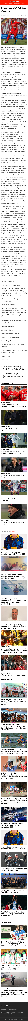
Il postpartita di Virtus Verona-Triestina (13, 500)
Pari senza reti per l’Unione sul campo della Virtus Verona (13, 453)
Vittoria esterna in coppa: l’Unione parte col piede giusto (13, 674)
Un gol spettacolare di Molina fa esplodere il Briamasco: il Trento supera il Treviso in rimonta (14, 651)
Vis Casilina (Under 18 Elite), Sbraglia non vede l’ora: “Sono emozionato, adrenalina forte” (13, 576)
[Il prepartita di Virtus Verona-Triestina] (14, 464)
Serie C (8, 402)
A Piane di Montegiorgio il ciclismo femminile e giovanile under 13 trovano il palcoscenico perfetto (14, 702)
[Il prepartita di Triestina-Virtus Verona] (14, 417)
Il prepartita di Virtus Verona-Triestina (12, 476)
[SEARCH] (26, 2)
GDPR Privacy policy (18, 1019)
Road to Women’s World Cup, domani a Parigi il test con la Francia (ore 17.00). (12, 913)
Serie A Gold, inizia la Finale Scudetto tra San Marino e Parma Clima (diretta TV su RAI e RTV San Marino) (14, 775)
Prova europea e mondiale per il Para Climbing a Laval (14, 891)
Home (6, 1019)
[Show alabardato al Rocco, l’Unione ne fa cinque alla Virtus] (14, 393)
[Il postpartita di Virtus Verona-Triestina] (14, 487)
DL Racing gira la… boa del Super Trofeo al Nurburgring (14, 869)
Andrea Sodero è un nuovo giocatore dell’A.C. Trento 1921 (13, 553)
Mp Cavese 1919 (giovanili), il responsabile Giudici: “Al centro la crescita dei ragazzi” (13, 626)
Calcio (3, 402)
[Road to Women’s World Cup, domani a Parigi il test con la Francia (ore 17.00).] (14, 902)
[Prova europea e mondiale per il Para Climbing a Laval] (14, 881)
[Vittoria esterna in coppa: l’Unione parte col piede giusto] (14, 662)
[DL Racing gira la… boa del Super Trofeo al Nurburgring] (14, 859)
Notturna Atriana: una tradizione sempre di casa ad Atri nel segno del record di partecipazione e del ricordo (14, 801)
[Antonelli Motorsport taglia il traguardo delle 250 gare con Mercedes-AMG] (14, 814)
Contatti (11, 1019)
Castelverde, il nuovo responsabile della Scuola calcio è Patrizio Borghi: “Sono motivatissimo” (13, 601)
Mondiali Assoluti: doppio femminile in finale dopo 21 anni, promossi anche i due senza (14, 751)
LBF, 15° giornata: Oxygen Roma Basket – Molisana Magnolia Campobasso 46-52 (13, 967)
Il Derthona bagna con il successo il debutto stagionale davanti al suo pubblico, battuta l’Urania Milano (13, 727)
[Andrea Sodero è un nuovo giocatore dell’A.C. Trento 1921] (14, 541)
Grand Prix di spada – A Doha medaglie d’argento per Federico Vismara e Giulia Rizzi (13, 944)
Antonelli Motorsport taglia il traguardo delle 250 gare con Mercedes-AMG (12, 825)
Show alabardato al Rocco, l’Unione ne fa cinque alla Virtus (13, 405)
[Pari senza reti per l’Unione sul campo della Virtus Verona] (14, 440)
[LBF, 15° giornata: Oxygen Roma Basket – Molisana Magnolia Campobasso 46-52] (14, 956)
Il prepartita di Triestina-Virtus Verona (13, 429)
